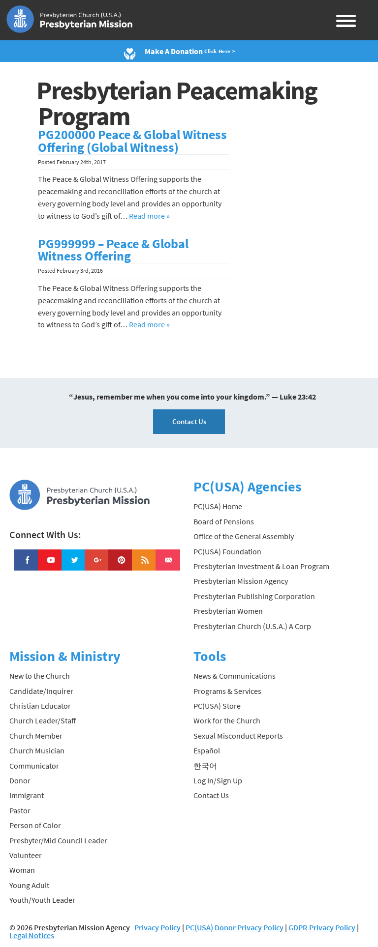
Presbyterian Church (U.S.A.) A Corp (252, 626)
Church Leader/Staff (42, 720)
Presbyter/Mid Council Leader (58, 840)
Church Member (36, 736)
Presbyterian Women (228, 611)
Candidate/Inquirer (41, 691)
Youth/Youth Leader (42, 900)
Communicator (34, 766)
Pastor (20, 810)
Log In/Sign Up (217, 780)
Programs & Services (227, 691)
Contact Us (189, 421)
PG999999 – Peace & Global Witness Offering (113, 250)
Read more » (149, 216)
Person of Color (35, 825)
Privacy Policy (157, 927)
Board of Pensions (223, 521)
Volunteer (25, 855)
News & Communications (234, 676)
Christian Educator (40, 706)
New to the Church (39, 676)
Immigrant (26, 795)
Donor (20, 780)
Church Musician (36, 750)
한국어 (205, 766)
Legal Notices (31, 935)
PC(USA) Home (217, 506)
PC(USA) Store (217, 706)
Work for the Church (226, 720)
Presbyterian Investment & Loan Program (261, 566)
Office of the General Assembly (243, 536)
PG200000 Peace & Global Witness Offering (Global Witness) (132, 141)
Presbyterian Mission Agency (240, 581)
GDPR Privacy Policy (321, 927)
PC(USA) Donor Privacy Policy (235, 927)
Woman (22, 870)
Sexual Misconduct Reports (238, 736)
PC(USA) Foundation (227, 551)
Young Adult (29, 885)
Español (206, 750)
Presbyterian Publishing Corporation (254, 596)
